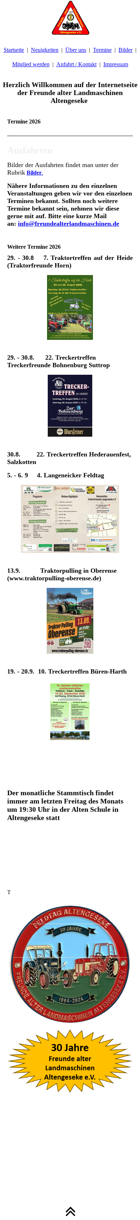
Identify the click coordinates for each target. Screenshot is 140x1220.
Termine (102, 50)
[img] (70, 18)
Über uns (75, 50)
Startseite (14, 50)
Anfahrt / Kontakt (76, 64)
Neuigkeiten (45, 50)
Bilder (125, 50)
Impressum (115, 64)
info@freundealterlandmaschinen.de (68, 223)
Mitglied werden (31, 64)
